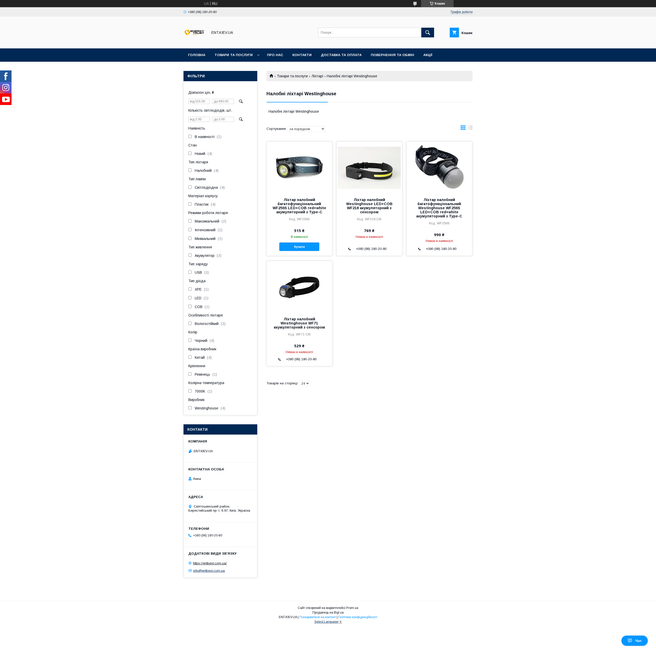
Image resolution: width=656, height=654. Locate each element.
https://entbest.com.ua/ (210, 563)
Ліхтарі (317, 76)
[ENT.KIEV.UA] (194, 42)
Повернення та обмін (392, 55)
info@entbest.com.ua (209, 571)
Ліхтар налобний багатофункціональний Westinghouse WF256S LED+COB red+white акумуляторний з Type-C (439, 208)
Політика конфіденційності (357, 617)
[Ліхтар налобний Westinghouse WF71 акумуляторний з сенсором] (299, 286)
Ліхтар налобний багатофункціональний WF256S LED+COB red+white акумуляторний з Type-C (299, 206)
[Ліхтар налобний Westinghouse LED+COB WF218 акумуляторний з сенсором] (369, 167)
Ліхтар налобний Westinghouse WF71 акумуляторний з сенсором (299, 323)
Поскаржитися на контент (317, 617)
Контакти (302, 55)
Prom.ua (352, 608)
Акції (427, 55)
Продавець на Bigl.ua (328, 612)
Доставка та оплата (341, 55)
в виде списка (470, 128)
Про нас (275, 55)
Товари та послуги (233, 55)
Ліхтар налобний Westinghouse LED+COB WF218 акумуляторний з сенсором (369, 206)
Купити (299, 247)
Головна (196, 55)
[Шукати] (427, 32)
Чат (638, 641)
